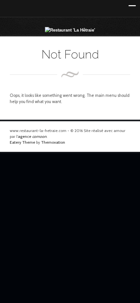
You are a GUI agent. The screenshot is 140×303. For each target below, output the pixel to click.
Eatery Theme (22, 142)
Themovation (53, 142)
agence (32, 136)
